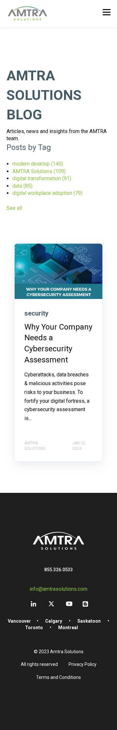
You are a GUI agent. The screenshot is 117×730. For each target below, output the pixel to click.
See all (14, 208)
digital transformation (41, 178)
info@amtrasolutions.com (58, 589)
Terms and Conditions (58, 677)
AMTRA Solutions (39, 171)
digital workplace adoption (47, 193)
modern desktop (37, 164)
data (22, 186)
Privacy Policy (83, 664)
